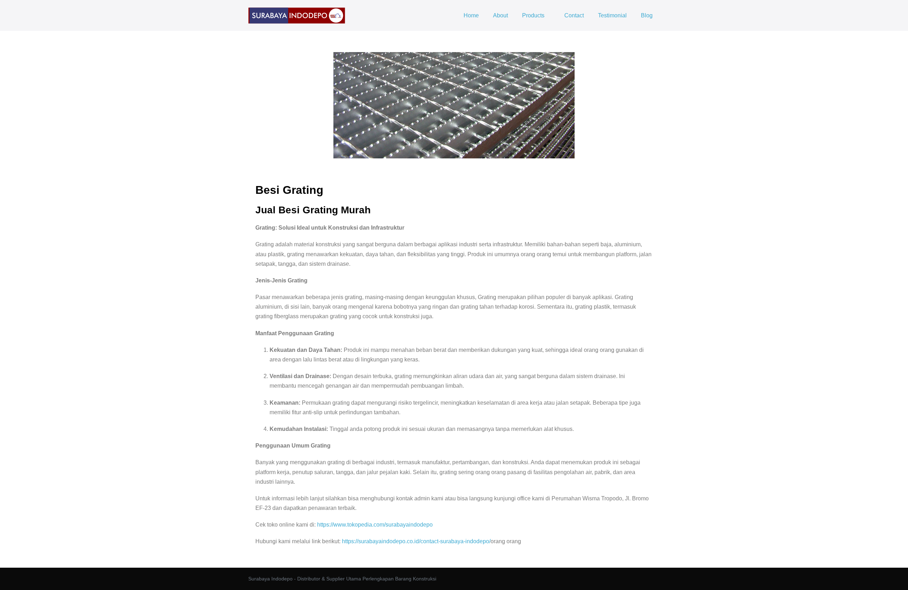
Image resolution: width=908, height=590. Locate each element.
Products (534, 15)
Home (471, 15)
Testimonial (612, 15)
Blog (647, 15)
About (500, 15)
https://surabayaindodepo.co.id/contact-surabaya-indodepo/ (416, 541)
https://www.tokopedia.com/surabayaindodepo (375, 525)
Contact (574, 15)
